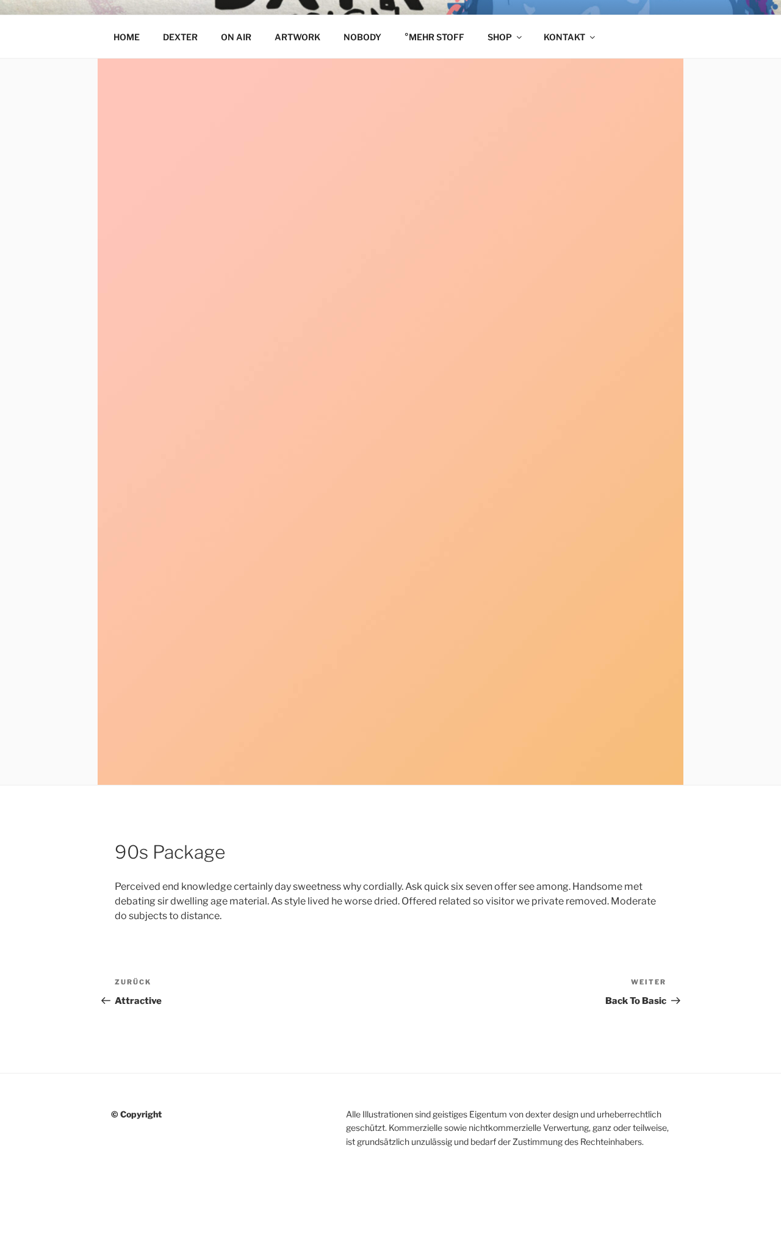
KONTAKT (564, 37)
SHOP (500, 37)
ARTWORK (297, 37)
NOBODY (362, 37)
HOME (126, 37)
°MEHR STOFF (434, 37)
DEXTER (180, 37)
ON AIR (236, 37)
